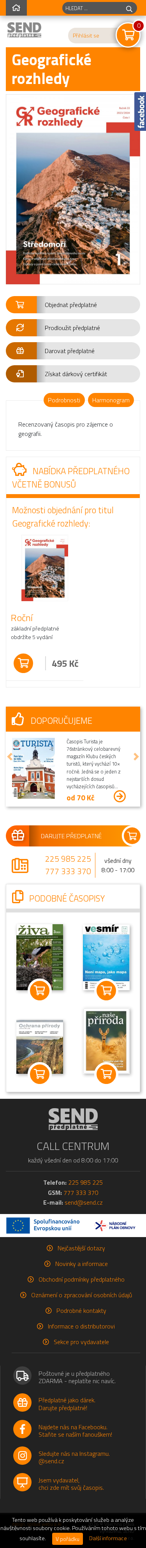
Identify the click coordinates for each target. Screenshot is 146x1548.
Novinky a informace (81, 1263)
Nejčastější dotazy (81, 1248)
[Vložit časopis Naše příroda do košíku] (106, 1074)
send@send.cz (84, 1202)
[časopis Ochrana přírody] (39, 1046)
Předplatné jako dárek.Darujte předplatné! (67, 1403)
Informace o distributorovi (81, 1326)
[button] (73, 304)
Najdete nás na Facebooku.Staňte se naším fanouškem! (75, 1430)
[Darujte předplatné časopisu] (73, 835)
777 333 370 (68, 871)
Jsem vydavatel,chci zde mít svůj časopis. (71, 1483)
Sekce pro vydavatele (81, 1341)
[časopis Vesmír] (106, 957)
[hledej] (129, 8)
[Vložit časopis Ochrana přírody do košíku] (39, 1074)
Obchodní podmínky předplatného (82, 1279)
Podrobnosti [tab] (64, 400)
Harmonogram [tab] (111, 400)
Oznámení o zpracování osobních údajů (81, 1295)
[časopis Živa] (39, 956)
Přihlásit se (86, 35)
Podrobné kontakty (81, 1310)
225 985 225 (68, 858)
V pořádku (67, 1539)
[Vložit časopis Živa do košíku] (39, 990)
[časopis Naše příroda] (106, 1040)
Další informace (108, 1538)
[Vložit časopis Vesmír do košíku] (106, 990)
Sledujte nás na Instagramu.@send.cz (74, 1457)
